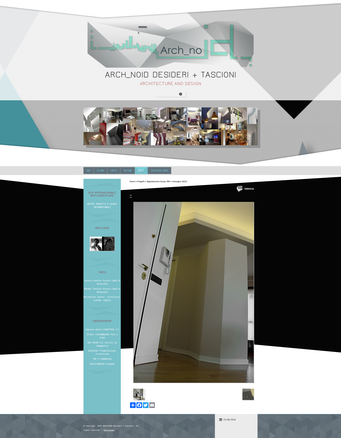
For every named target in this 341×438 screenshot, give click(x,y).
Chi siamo (100, 170)
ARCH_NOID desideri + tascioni (170, 74)
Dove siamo (128, 170)
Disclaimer (109, 430)
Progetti (141, 170)
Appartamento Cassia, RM (158, 181)
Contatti (113, 170)
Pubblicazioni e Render (159, 170)
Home (88, 170)
